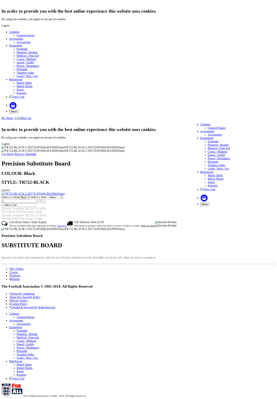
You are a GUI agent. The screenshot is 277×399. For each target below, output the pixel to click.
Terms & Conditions (23, 293)
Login (14, 272)
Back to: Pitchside (25, 154)
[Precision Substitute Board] (33, 193)
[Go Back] (8, 154)
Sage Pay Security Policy (26, 297)
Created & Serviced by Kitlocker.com (33, 307)
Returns (15, 279)
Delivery (16, 275)
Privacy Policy (19, 300)
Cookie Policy (19, 304)
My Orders (17, 268)
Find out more (148, 225)
